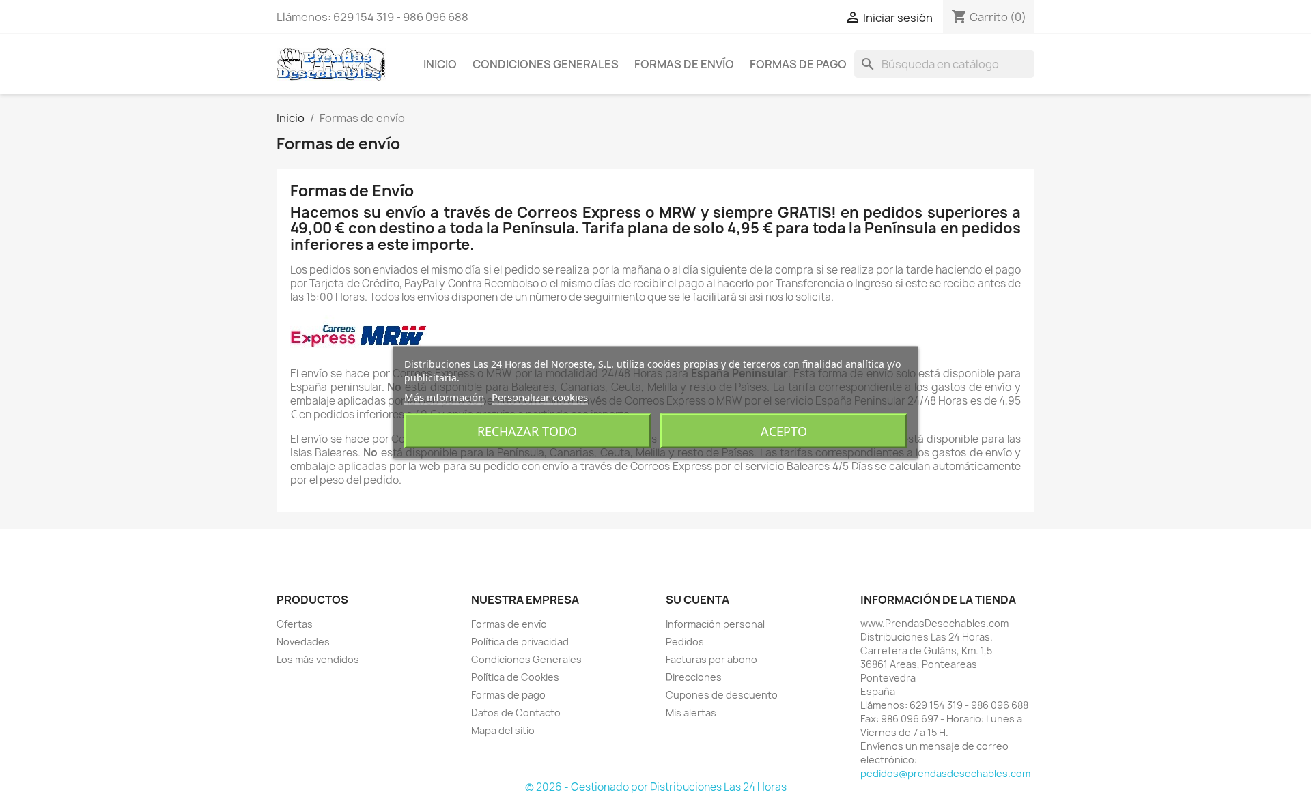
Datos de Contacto (516, 712)
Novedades (303, 641)
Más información (444, 397)
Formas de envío (684, 64)
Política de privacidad (520, 641)
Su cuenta (697, 599)
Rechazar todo (527, 431)
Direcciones (694, 677)
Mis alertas (691, 712)
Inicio (440, 64)
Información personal (715, 623)
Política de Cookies (515, 677)
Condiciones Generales (546, 64)
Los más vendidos (318, 659)
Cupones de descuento (722, 694)
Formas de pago (798, 64)
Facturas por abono (711, 659)
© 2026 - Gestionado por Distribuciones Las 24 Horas (656, 787)
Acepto (784, 431)
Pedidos (685, 641)
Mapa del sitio (503, 730)
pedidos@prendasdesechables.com (945, 773)
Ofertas (295, 623)
